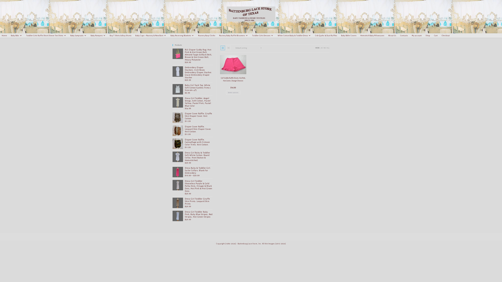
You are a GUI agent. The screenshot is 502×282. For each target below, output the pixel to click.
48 (325, 48)
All (328, 48)
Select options (233, 92)
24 (321, 48)
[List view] (228, 48)
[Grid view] (223, 48)
